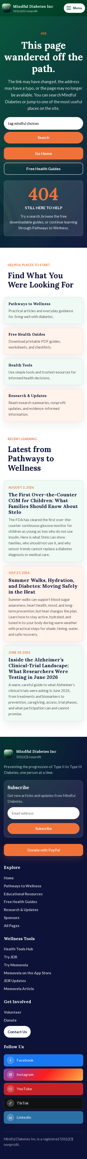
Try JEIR (10, 957)
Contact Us (17, 1032)
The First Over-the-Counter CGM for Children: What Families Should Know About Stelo (43, 503)
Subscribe (43, 828)
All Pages (11, 925)
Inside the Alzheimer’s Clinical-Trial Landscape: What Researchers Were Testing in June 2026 (38, 668)
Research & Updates (21, 909)
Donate (10, 1020)
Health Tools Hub (18, 949)
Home (9, 878)
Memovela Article (19, 988)
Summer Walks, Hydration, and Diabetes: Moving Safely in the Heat (43, 586)
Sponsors (11, 917)
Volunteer (12, 1012)
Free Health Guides (43, 168)
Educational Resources (23, 894)
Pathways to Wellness (22, 886)
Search (43, 137)
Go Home (43, 153)
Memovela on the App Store (27, 973)
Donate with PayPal (43, 850)
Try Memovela (16, 965)
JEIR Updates (15, 980)
